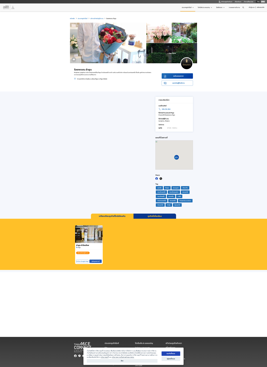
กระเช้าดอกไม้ (161, 192)
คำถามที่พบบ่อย (248, 2)
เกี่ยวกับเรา (238, 2)
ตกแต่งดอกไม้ (161, 201)
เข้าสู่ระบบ (252, 7)
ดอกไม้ (159, 188)
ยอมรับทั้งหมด (171, 353)
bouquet (176, 188)
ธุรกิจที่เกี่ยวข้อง (155, 216)
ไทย (263, 2)
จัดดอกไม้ (160, 205)
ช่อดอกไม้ (185, 192)
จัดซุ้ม (169, 205)
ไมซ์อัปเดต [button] (219, 7)
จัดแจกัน (185, 188)
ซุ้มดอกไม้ (177, 205)
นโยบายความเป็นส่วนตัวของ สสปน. (123, 357)
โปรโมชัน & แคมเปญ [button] (204, 7)
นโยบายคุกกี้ (105, 357)
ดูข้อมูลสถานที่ (96, 261)
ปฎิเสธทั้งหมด (171, 359)
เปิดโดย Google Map (82, 261)
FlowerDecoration (185, 201)
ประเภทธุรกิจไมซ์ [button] (187, 7)
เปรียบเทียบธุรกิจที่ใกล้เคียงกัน (112, 216)
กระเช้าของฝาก (173, 192)
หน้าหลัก (72, 18)
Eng (258, 2)
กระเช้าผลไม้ (160, 196)
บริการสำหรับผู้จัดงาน (96, 18)
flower (167, 188)
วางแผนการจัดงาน (234, 7)
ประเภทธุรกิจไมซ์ (82, 18)
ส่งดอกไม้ (173, 201)
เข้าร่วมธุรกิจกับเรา (174, 343)
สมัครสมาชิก (260, 7)
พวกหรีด (171, 196)
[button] (179, 343)
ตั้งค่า (122, 361)
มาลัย (179, 196)
